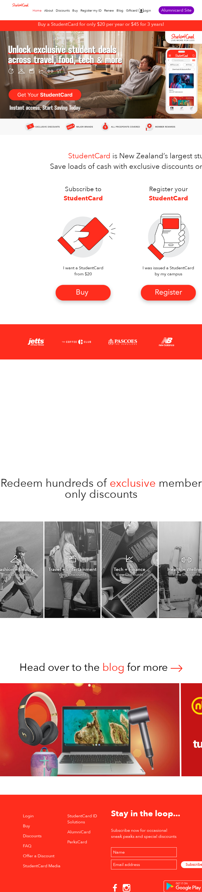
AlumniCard (78, 832)
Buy (75, 10)
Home (37, 10)
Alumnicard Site (176, 10)
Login (147, 10)
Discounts (63, 10)
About (48, 10)
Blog (120, 10)
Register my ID (91, 10)
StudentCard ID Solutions (82, 819)
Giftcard (132, 10)
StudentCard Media (41, 866)
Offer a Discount (38, 856)
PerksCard (77, 842)
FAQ (27, 846)
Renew (109, 10)
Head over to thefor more (94, 667)
